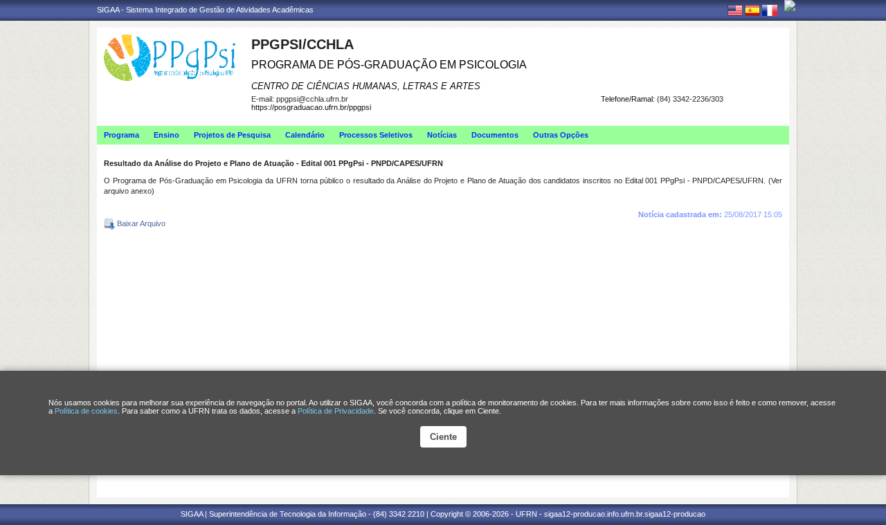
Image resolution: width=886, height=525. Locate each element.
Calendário (305, 135)
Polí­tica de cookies (86, 411)
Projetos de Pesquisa (232, 135)
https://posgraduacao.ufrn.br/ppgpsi (311, 107)
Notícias (442, 135)
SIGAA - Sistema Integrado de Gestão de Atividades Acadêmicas (205, 10)
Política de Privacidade (336, 411)
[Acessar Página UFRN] (789, 5)
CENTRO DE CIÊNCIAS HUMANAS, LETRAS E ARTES (365, 86)
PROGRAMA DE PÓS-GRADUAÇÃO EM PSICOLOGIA (389, 65)
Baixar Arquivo (140, 223)
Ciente (443, 437)
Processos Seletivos (376, 135)
